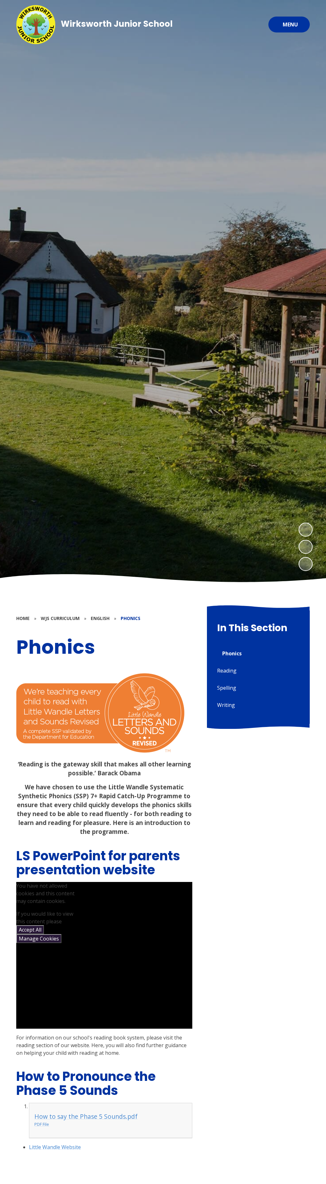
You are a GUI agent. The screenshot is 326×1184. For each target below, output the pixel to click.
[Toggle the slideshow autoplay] (306, 564)
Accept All (30, 929)
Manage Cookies (39, 938)
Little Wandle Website (55, 1147)
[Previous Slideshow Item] (306, 547)
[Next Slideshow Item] (306, 530)
